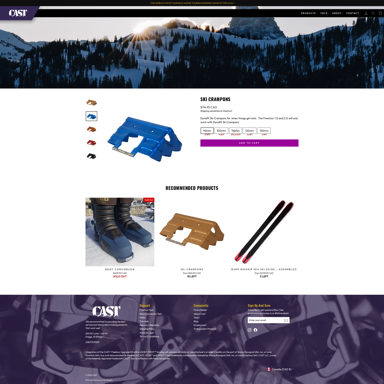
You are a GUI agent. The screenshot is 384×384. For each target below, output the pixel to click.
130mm (264, 130)
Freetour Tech (147, 310)
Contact (353, 13)
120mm (249, 130)
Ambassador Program (205, 328)
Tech (324, 13)
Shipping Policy (147, 328)
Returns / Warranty (149, 325)
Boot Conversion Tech (151, 313)
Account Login (147, 332)
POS (87, 380)
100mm (221, 130)
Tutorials (144, 321)
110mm (235, 130)
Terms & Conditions (149, 336)
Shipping (204, 110)
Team (196, 317)
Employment (200, 325)
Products (309, 13)
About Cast (200, 313)
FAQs (142, 317)
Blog (196, 321)
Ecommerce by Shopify (102, 380)
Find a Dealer (200, 310)
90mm (207, 130)
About (337, 13)
